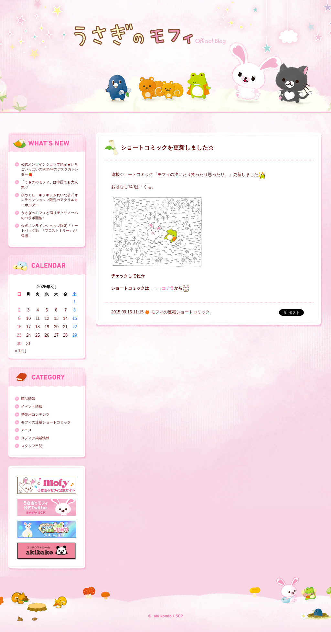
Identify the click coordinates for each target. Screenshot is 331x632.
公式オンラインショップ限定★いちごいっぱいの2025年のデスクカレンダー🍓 (50, 169)
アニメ (26, 430)
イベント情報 (31, 406)
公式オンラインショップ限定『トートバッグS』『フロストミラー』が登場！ (49, 231)
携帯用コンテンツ (35, 414)
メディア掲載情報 (35, 438)
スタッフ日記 (31, 446)
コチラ (168, 288)
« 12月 (21, 350)
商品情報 (28, 399)
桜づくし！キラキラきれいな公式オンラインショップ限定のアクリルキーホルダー (49, 200)
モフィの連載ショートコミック (46, 422)
